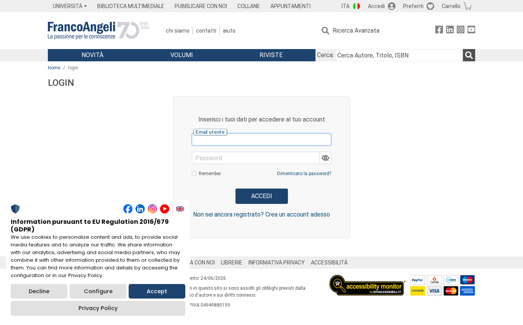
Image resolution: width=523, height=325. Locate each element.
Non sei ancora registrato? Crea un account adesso (261, 214)
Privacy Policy (98, 308)
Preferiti (413, 6)
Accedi (376, 6)
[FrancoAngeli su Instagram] (460, 31)
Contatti (206, 31)
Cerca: (325, 55)
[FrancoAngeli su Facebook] (439, 31)
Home (54, 68)
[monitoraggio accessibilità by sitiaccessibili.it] (367, 279)
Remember (210, 173)
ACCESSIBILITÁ (329, 262)
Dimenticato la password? (304, 173)
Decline (39, 291)
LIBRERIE (231, 262)
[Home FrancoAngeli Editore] (98, 30)
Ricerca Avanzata (356, 30)
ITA (346, 6)
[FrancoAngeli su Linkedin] (450, 31)
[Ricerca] (469, 55)
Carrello (451, 6)
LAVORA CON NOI (194, 262)
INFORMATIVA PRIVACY (276, 262)
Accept (157, 291)
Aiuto (229, 31)
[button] (324, 157)
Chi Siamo (178, 31)
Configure (98, 291)
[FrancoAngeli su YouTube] (471, 31)
